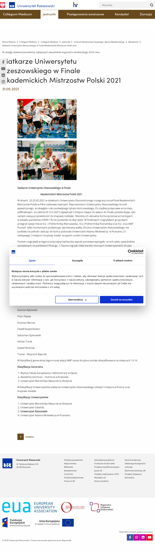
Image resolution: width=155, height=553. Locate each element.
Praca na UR (69, 481)
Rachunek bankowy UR (135, 470)
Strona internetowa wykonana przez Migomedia (51, 540)
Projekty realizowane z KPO (106, 474)
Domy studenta (101, 481)
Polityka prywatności (73, 460)
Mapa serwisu (70, 463)
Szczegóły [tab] (77, 260)
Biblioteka (68, 467)
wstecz (29, 436)
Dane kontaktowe (133, 460)
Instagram (136, 537)
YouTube (149, 537)
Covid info (68, 474)
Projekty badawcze (133, 474)
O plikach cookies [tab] (122, 260)
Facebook (130, 537)
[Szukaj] (151, 5)
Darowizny (129, 477)
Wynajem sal (100, 477)
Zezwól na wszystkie (121, 299)
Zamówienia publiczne (104, 460)
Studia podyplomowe (73, 477)
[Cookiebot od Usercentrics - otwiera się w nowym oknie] (130, 252)
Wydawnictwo (70, 470)
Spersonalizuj (75, 299)
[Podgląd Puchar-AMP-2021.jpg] (47, 118)
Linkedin (143, 537)
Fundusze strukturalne (104, 463)
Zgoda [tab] (32, 260)
